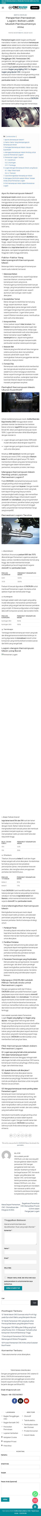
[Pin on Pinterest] (26, 1135)
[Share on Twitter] (18, 1135)
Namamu (4, 1455)
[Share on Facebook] (15, 1135)
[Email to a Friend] (22, 1135)
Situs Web (7, 1268)
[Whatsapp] (35, 1494)
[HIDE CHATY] (35, 1507)
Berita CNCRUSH (20, 15)
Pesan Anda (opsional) (9, 1482)
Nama (6, 1248)
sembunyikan (11, 136)
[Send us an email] (20, 1401)
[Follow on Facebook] (14, 1401)
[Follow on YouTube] (26, 1401)
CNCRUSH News (23, 1143)
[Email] (35, 1500)
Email (6, 1258)
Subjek (3, 1473)
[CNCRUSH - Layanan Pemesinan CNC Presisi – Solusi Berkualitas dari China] (18, 7)
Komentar (8, 1230)
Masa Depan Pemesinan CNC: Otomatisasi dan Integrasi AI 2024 (11, 1207)
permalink (20, 1145)
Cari (3, 1298)
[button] (3, 7)
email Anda (5, 1464)
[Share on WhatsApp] (11, 1135)
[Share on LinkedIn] (30, 1135)
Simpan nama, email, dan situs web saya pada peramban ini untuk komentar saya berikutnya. (20, 1281)
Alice (31, 33)
